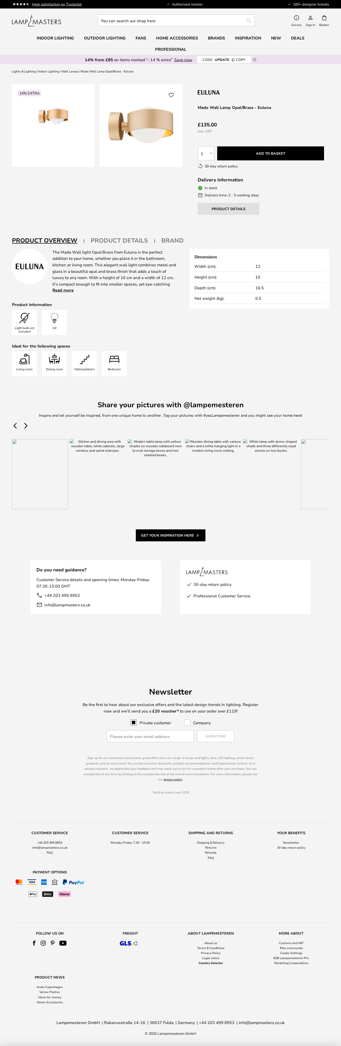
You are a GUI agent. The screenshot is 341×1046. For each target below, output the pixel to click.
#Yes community (291, 948)
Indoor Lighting (48, 71)
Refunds (210, 852)
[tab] (48, 241)
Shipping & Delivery (210, 842)
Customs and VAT (291, 943)
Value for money (49, 997)
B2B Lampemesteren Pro (291, 958)
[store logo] (36, 20)
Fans (141, 38)
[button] (171, 95)
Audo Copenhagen (50, 987)
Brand (172, 240)
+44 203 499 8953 (62, 595)
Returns (210, 847)
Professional (170, 49)
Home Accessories (50, 1002)
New (276, 38)
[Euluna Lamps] (224, 92)
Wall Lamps (69, 71)
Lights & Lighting (24, 71)
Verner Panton (49, 992)
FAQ (50, 852)
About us (210, 943)
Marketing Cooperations (291, 963)
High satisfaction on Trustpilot (57, 4)
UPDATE (224, 59)
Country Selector (211, 963)
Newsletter (291, 842)
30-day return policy (291, 847)
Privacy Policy (210, 953)
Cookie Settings (291, 953)
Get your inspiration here (167, 535)
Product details (119, 240)
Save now (183, 59)
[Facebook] (34, 943)
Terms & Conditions (210, 948)
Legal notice (210, 958)
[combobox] (176, 20)
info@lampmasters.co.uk (67, 604)
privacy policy (173, 779)
